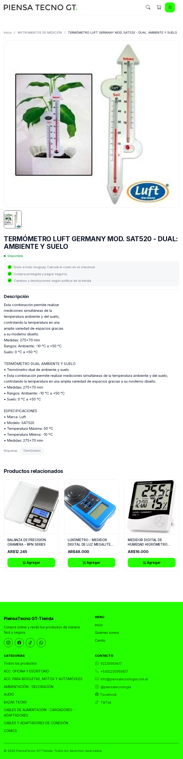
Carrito (100, 640)
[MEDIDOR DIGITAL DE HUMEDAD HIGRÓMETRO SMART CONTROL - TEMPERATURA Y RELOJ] (151, 507)
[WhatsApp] (41, 642)
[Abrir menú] (170, 7)
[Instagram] (8, 642)
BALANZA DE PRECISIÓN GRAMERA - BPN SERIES (26, 542)
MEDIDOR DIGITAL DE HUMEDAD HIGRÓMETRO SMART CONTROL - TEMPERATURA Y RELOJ (147, 542)
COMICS (10, 731)
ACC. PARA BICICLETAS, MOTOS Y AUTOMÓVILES (43, 679)
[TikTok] (30, 642)
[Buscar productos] (148, 7)
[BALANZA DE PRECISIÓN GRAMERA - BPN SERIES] (31, 507)
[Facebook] (19, 642)
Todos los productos (20, 663)
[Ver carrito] (159, 7)
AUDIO (9, 694)
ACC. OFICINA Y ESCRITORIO (26, 671)
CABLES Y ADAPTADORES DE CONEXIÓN (36, 723)
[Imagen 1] (13, 219)
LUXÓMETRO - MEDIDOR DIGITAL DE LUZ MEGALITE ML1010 (89, 542)
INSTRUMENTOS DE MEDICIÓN (40, 32)
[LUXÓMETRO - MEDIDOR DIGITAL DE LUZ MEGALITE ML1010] (91, 507)
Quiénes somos (107, 633)
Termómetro (32, 450)
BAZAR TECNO (15, 702)
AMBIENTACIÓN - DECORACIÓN (28, 687)
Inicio (8, 32)
